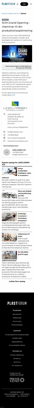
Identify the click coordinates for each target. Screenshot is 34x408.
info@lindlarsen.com (15, 132)
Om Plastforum (17, 365)
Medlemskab (17, 318)
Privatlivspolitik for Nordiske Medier (17, 335)
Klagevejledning (17, 342)
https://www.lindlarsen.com (17, 141)
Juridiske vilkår (17, 338)
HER (13, 95)
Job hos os (17, 362)
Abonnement (17, 314)
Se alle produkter (17, 325)
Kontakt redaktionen (17, 355)
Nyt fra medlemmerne (10, 13)
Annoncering (17, 321)
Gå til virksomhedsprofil (16, 138)
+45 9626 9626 (12, 135)
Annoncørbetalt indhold (17, 345)
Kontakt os (17, 358)
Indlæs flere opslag (17, 281)
